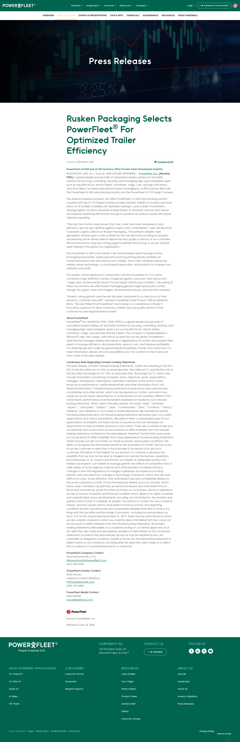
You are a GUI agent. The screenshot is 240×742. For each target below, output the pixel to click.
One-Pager (127, 681)
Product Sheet (129, 696)
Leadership (184, 681)
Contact (157, 651)
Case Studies (128, 674)
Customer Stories (130, 718)
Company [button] (141, 5)
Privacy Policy (42, 731)
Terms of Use (74, 731)
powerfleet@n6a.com (80, 599)
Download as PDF (165, 162)
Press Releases (66, 15)
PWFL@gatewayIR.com (80, 582)
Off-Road (14, 703)
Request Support (74, 688)
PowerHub (70, 681)
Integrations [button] (92, 5)
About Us (183, 688)
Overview (48, 15)
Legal (30, 731)
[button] (235, 5)
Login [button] (189, 5)
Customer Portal (74, 674)
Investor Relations (187, 696)
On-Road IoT (16, 674)
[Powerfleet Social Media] (191, 651)
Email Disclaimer (58, 731)
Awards (182, 674)
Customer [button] (109, 5)
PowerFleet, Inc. (148, 173)
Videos (125, 711)
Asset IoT (14, 688)
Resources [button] (125, 5)
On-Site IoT (15, 681)
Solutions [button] (76, 5)
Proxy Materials (188, 15)
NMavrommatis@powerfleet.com (87, 560)
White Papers (128, 688)
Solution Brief (128, 703)
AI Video (13, 696)
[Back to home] (19, 5)
